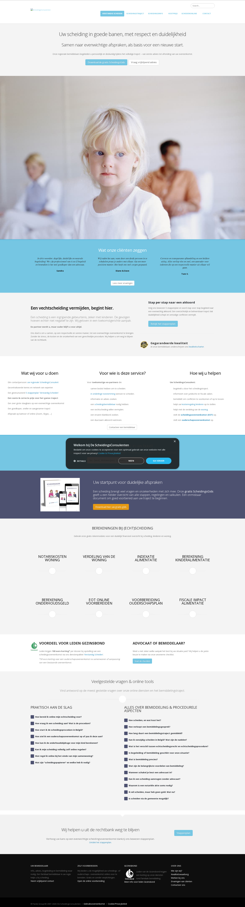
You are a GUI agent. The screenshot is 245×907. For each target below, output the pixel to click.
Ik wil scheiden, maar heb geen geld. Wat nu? (152, 792)
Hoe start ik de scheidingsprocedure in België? (59, 730)
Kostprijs (173, 13)
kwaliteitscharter (196, 346)
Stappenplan (183, 833)
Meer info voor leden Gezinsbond (139, 881)
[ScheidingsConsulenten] (41, 10)
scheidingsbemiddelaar (105, 404)
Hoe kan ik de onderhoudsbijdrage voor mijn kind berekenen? (66, 743)
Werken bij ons (178, 877)
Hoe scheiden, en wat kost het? (145, 720)
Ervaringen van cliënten (181, 881)
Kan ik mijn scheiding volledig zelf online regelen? (60, 749)
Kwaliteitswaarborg (180, 874)
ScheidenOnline (189, 13)
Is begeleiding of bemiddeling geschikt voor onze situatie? (159, 753)
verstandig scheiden (112, 13)
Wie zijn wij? (176, 870)
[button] (80, 460)
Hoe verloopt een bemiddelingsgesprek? (149, 726)
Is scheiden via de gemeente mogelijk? (149, 798)
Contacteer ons (178, 885)
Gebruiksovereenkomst (94, 903)
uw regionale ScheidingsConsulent (43, 382)
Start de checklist (142, 661)
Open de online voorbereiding (90, 881)
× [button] (175, 441)
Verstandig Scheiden (93, 654)
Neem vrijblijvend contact (42, 881)
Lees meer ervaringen (123, 283)
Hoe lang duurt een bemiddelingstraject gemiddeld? (155, 733)
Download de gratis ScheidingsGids (106, 62)
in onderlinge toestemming (103, 393)
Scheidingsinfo (155, 13)
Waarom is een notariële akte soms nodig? (151, 785)
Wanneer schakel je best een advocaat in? (150, 772)
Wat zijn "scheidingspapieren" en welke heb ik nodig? (62, 762)
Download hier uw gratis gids (110, 506)
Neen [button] (131, 460)
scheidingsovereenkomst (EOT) (197, 414)
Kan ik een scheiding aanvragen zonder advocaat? (154, 779)
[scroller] (240, 903)
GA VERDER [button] (158, 460)
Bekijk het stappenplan (163, 323)
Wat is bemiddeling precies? (143, 759)
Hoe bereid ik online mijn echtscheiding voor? (58, 716)
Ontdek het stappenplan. (100, 842)
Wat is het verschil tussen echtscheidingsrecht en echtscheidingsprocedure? (168, 746)
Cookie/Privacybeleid (117, 903)
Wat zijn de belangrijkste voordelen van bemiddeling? (156, 766)
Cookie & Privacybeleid (109, 453)
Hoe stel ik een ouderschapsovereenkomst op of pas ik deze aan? (69, 736)
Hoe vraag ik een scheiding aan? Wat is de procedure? (63, 723)
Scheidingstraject (135, 13)
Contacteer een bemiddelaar (122, 427)
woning (204, 409)
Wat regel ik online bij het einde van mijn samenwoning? (64, 756)
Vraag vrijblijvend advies (144, 62)
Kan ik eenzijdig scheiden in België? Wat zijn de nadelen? (158, 739)
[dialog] (122, 453)
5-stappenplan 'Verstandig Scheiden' (42, 392)
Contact (206, 13)
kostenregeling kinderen (193, 404)
